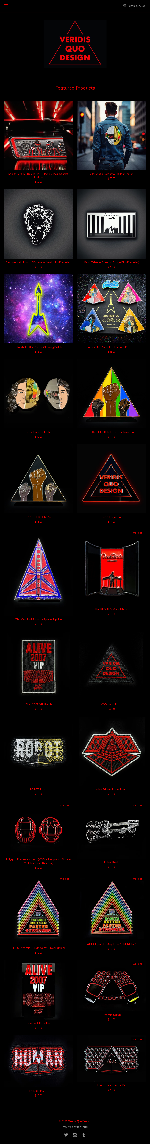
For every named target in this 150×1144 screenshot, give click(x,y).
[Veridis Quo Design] (75, 44)
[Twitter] (66, 1135)
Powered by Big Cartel (75, 1126)
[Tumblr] (84, 1135)
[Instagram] (75, 1135)
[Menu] (6, 5)
